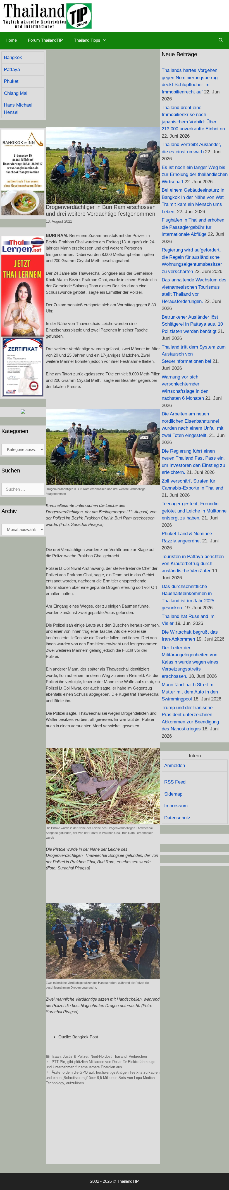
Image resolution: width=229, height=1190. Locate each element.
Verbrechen (138, 1056)
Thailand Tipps (87, 40)
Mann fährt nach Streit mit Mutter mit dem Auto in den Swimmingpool (190, 692)
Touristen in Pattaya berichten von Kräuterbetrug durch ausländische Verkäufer (193, 563)
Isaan (56, 1056)
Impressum (176, 805)
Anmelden (174, 765)
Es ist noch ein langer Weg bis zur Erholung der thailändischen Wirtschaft (195, 174)
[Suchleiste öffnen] (221, 40)
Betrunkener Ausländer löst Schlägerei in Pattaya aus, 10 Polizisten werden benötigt (192, 324)
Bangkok (13, 57)
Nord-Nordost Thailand (108, 1056)
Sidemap (173, 794)
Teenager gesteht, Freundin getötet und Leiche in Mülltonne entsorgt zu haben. (194, 511)
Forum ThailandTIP (45, 40)
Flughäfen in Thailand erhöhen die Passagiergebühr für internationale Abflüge (193, 227)
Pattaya (12, 69)
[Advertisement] (103, 88)
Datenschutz (177, 817)
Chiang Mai (15, 93)
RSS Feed (174, 782)
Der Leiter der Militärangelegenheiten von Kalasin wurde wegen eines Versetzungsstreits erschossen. (190, 662)
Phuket (11, 81)
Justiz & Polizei (75, 1056)
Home (11, 40)
